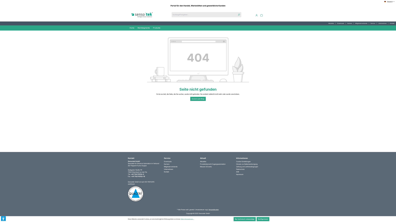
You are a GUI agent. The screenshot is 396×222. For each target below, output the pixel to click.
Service (373, 23)
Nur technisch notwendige (244, 219)
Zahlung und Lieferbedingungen (247, 167)
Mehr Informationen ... (187, 219)
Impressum (239, 174)
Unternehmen (382, 23)
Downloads (340, 23)
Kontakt (392, 23)
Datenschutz (240, 169)
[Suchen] (238, 14)
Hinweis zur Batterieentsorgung (247, 164)
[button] (3, 218)
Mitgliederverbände (361, 23)
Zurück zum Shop (198, 99)
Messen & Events (206, 167)
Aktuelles (331, 23)
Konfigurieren (263, 219)
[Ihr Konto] (256, 15)
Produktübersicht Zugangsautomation (213, 164)
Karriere (349, 23)
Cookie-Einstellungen (243, 161)
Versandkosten (213, 209)
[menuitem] (331, 23)
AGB (237, 172)
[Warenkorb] (261, 15)
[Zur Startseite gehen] (145, 15)
